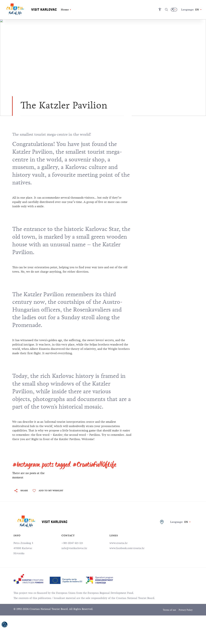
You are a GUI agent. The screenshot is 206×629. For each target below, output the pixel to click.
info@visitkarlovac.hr (74, 548)
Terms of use (169, 610)
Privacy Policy (185, 610)
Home (65, 9)
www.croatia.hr (118, 543)
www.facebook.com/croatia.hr (127, 548)
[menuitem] (28, 579)
